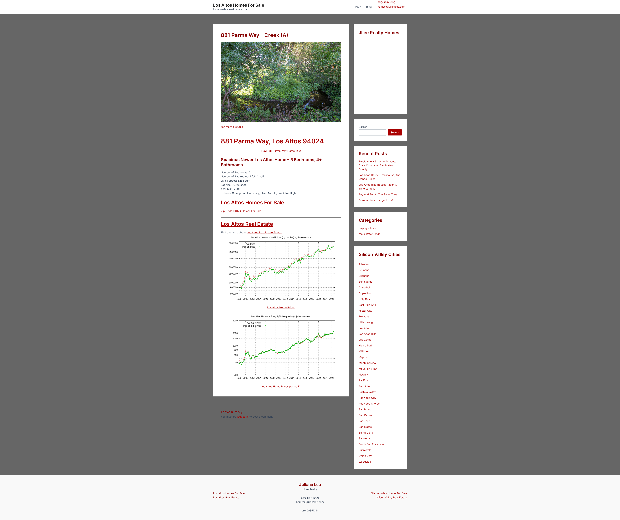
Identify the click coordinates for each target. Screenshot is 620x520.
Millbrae (363, 351)
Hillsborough (366, 322)
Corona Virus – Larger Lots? (376, 200)
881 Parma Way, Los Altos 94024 (272, 141)
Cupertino (365, 293)
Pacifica (363, 380)
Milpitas (363, 357)
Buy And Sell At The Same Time (378, 194)
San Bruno (365, 409)
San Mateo (365, 426)
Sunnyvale (365, 450)
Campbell (364, 287)
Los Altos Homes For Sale (238, 5)
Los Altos (364, 328)
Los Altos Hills (367, 333)
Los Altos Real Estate (247, 224)
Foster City (365, 310)
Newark (363, 374)
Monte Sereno (367, 363)
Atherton (364, 264)
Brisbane (364, 275)
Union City (365, 455)
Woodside (365, 461)
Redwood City (367, 397)
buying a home (368, 228)
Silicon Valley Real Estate (391, 497)
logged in (242, 416)
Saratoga (364, 438)
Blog (369, 7)
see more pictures (232, 126)
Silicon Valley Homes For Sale (389, 493)
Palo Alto (364, 386)
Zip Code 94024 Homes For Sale (241, 211)
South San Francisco (371, 444)
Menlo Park (365, 345)
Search (363, 126)
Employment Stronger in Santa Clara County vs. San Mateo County (377, 165)
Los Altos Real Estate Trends (264, 232)
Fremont (364, 316)
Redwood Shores (369, 403)
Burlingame (365, 281)
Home (357, 7)
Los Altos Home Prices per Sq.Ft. (281, 386)
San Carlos (365, 415)
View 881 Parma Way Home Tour (281, 150)
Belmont (364, 270)
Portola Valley (367, 392)
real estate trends (369, 233)
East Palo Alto (367, 304)
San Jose (364, 421)
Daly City (364, 299)
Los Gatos (365, 339)
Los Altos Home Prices (281, 307)
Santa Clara (366, 432)
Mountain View (368, 368)
